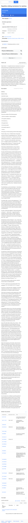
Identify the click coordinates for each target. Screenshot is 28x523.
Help (9, 522)
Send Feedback (8, 521)
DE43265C (4, 446)
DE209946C (4, 464)
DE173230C (4, 476)
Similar (12, 15)
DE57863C (4, 487)
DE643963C (4, 478)
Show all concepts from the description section (9, 510)
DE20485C (4, 433)
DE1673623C (4, 473)
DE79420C (4, 453)
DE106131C (4, 437)
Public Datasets (16, 521)
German (10, 18)
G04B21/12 (5, 44)
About (2, 521)
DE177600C (4, 441)
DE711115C (4, 420)
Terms (22, 521)
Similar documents (7, 36)
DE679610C (4, 427)
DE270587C (4, 439)
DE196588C (4, 466)
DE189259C (4, 459)
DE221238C (4, 431)
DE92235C (4, 424)
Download (18, 500)
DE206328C (4, 483)
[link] (10, 44)
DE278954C (4, 444)
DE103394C (4, 461)
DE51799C (4, 468)
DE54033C (4, 450)
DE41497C (4, 492)
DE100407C (4, 485)
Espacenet (10, 38)
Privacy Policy (3, 522)
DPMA (19, 38)
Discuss (22, 38)
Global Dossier (15, 38)
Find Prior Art (6, 15)
